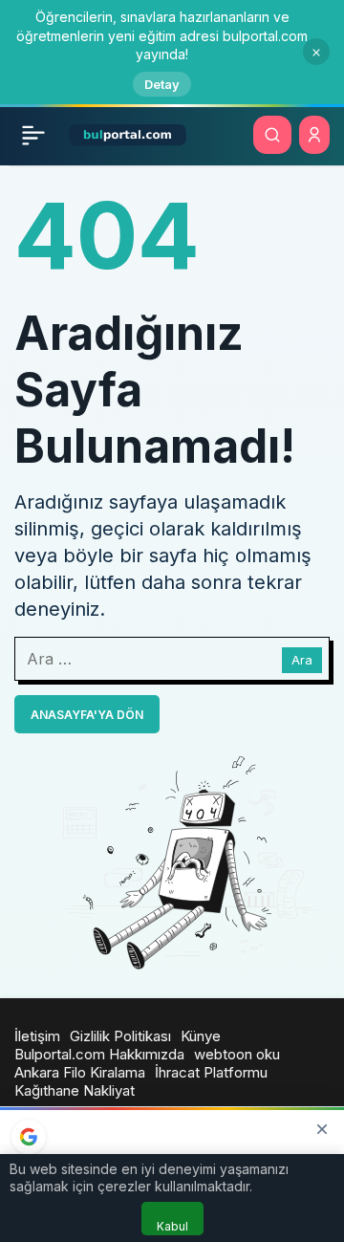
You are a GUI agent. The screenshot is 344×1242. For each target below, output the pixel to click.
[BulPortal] (127, 132)
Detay (162, 84)
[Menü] (33, 135)
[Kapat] (316, 51)
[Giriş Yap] (314, 135)
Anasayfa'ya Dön (87, 715)
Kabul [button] (172, 1226)
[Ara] (272, 135)
